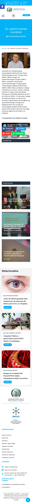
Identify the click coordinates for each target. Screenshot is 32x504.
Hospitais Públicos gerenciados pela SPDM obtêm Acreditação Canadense (13, 338)
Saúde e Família (7, 446)
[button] (2, 6)
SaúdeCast (5, 449)
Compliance (6, 487)
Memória (5, 438)
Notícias (4, 441)
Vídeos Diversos (7, 452)
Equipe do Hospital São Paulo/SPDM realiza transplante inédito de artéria (15, 375)
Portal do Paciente (8, 455)
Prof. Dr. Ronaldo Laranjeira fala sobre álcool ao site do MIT (15, 201)
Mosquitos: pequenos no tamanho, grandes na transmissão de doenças (14, 254)
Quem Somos (6, 435)
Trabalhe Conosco (8, 457)
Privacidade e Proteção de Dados (13, 484)
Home (4, 48)
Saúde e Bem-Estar (8, 443)
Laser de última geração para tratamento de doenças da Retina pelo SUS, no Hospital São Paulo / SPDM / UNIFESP (15, 301)
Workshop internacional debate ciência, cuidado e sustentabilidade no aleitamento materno (14, 227)
